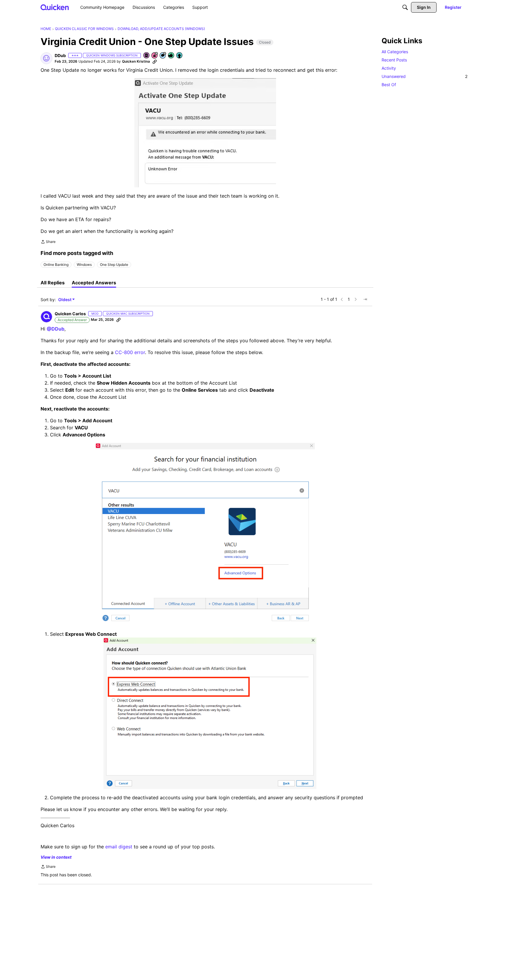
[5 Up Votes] (179, 56)
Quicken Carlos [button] (70, 313)
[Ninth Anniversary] (154, 56)
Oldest (65, 300)
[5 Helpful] (171, 56)
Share (48, 242)
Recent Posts (394, 59)
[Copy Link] (154, 61)
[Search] (405, 7)
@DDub (55, 329)
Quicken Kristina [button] (136, 61)
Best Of (389, 84)
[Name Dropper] (146, 56)
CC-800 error (130, 352)
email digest (118, 847)
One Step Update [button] (114, 264)
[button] (46, 58)
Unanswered (424, 76)
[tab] (52, 283)
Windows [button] (84, 264)
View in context (56, 857)
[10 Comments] (163, 56)
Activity (389, 68)
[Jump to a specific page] (365, 299)
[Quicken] (55, 7)
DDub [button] (60, 55)
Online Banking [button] (56, 264)
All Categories (395, 51)
